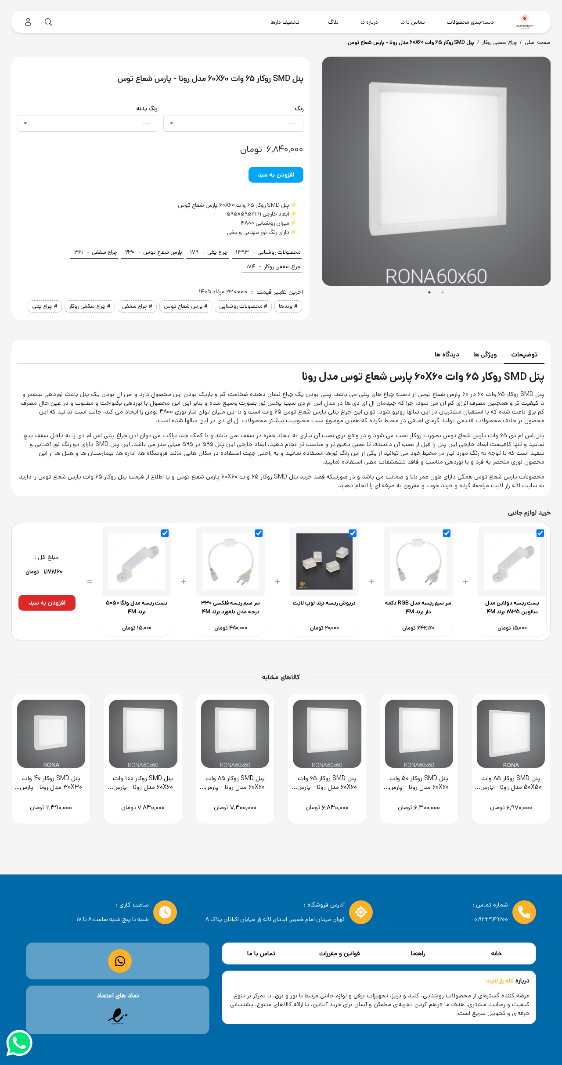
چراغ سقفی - (95, 252)
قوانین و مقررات (339, 953)
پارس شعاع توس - (153, 252)
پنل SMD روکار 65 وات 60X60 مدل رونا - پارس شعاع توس (411, 42)
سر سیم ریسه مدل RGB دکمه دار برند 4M (418, 607)
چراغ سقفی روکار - (273, 267)
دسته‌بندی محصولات (470, 22)
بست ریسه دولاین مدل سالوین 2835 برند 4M (512, 607)
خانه (496, 953)
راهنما (418, 953)
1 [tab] (429, 292)
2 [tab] (442, 292)
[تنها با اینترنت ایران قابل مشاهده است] (117, 1017)
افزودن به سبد (276, 174)
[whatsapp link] (120, 961)
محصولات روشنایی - (268, 252)
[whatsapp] (19, 1044)
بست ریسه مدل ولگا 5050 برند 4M (136, 607)
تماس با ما (261, 953)
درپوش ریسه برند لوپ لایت (324, 603)
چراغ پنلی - (209, 252)
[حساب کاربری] (28, 21)
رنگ (299, 108)
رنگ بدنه (147, 108)
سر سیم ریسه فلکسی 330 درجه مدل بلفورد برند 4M (230, 607)
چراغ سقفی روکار (499, 42)
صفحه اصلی (538, 42)
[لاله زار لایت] (524, 22)
